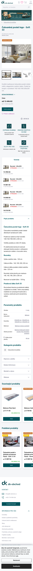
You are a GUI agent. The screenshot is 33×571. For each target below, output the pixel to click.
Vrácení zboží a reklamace (9, 520)
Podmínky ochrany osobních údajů (11, 532)
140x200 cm (17, 320)
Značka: (5, 35)
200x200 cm (25, 322)
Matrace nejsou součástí (22, 326)
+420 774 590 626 (11, 497)
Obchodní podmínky (7, 529)
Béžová (27, 315)
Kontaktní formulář (11, 504)
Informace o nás (6, 540)
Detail (11, 418)
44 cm (27, 338)
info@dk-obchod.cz (11, 494)
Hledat (28, 7)
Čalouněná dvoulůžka (14, 350)
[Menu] (30, 2)
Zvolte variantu (7, 109)
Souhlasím (16, 566)
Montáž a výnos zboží (8, 537)
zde (17, 556)
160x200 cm (25, 320)
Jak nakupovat (6, 526)
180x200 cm (18, 322)
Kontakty (4, 514)
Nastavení (16, 560)
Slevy (3, 523)
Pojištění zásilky (6, 535)
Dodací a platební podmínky (10, 517)
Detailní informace (7, 94)
